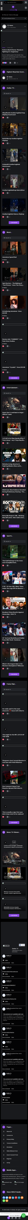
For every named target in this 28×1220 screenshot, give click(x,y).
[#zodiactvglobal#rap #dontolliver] (14, 181)
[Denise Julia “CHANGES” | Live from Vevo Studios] (14, 330)
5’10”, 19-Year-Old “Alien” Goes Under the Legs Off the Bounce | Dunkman (13, 588)
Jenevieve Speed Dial (9, 257)
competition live (7, 1213)
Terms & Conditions (12, 1143)
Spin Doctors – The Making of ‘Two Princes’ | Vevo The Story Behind (12, 285)
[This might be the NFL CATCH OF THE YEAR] (14, 725)
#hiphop (12, 998)
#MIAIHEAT (12, 985)
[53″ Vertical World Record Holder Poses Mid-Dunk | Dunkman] (14, 629)
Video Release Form (12, 1151)
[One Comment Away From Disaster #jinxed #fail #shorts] (14, 777)
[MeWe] (19, 1197)
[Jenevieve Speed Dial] (14, 248)
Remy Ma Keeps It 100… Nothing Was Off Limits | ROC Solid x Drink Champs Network (13, 517)
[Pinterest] (16, 1197)
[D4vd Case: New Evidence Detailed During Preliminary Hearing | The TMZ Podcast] (14, 480)
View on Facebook (6, 962)
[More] (7, 1200)
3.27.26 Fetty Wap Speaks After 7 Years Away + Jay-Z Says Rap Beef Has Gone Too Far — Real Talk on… (14, 440)
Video (6, 960)
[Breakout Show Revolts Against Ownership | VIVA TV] (14, 603)
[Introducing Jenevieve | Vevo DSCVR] (14, 302)
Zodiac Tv (8, 955)
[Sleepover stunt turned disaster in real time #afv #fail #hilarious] (14, 751)
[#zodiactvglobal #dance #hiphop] (14, 205)
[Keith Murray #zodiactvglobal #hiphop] (14, 129)
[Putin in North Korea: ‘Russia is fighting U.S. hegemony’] (14, 37)
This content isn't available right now (13, 1014)
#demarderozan (14, 971)
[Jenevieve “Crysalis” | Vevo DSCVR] (14, 358)
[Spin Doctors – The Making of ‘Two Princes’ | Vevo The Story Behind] (14, 274)
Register (9, 1158)
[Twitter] (7, 1197)
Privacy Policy (10, 1139)
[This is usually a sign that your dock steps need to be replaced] (14, 803)
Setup (8, 1162)
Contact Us (10, 1135)
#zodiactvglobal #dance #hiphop (13, 214)
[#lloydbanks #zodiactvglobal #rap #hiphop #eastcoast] (14, 103)
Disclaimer (9, 1147)
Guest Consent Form (12, 1154)
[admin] (4, 26)
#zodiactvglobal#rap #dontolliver (13, 190)
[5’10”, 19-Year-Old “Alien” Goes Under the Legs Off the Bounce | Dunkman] (14, 577)
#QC (15, 998)
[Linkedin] (13, 1197)
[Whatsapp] (3, 1200)
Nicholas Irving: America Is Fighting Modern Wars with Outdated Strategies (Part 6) (12, 466)
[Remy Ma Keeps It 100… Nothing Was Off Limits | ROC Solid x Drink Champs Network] (14, 506)
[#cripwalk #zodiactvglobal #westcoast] (14, 155)
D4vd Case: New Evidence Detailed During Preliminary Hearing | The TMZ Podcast (14, 491)
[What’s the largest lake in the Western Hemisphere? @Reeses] (14, 654)
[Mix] (22, 1197)
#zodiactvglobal (6, 971)
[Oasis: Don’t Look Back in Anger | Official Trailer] (14, 403)
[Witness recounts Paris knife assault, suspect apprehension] (14, 888)
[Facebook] (3, 1197)
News (3, 47)
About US (9, 1131)
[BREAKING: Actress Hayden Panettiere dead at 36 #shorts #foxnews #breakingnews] (14, 904)
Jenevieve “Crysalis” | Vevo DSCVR (13, 367)
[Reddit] (10, 1197)
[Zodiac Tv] (6, 946)
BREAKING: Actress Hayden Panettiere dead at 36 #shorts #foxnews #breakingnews (12, 909)
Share (12, 962)
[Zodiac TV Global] (13, 8)
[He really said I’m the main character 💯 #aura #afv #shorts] (14, 699)
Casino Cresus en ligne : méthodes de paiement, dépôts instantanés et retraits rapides (14, 847)
